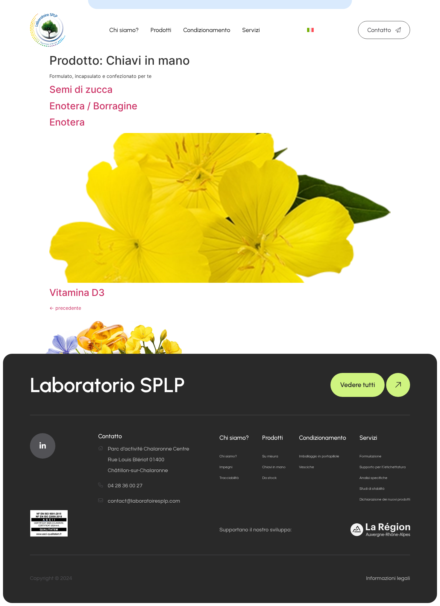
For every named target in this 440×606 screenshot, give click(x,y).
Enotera (67, 122)
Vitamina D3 (77, 292)
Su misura (270, 456)
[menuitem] (310, 30)
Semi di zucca (81, 89)
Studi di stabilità (371, 489)
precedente (65, 308)
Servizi (251, 30)
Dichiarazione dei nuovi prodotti (384, 499)
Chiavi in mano (274, 467)
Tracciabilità (229, 478)
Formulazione (370, 456)
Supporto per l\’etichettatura (382, 467)
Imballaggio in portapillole (319, 456)
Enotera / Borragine (93, 106)
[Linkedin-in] (42, 446)
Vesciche (306, 467)
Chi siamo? (124, 30)
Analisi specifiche (373, 478)
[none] (310, 30)
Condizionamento (206, 30)
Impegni (225, 467)
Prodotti (161, 30)
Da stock (269, 478)
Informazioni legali (388, 578)
